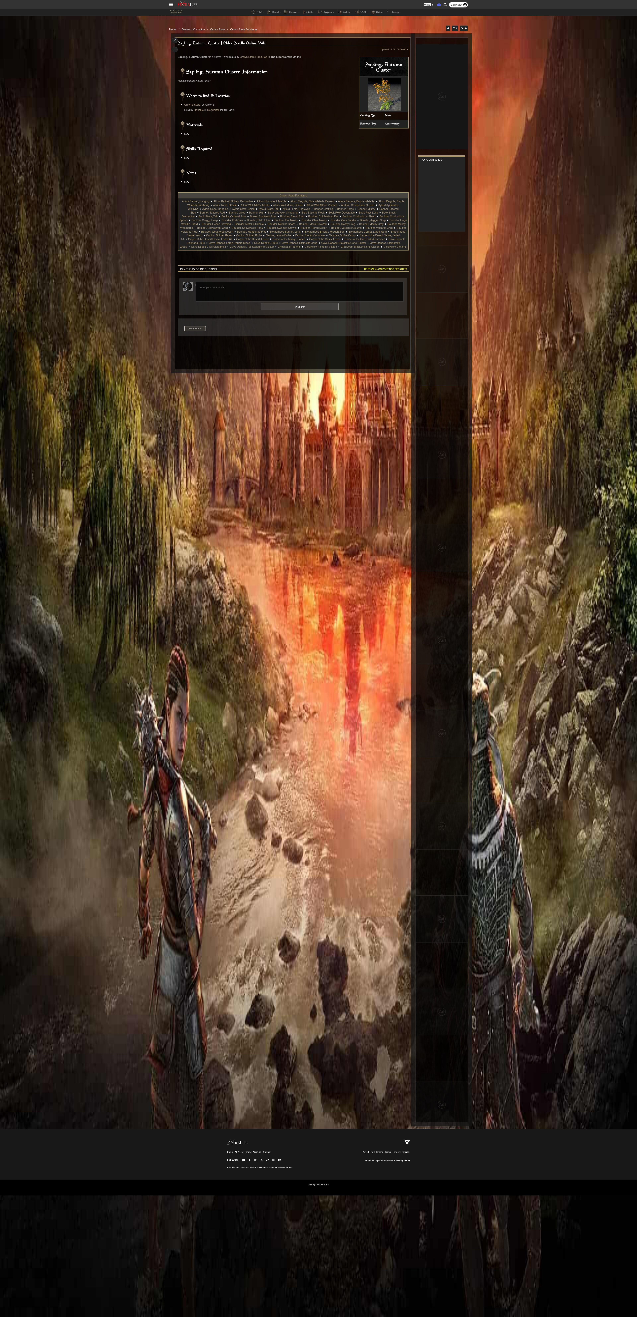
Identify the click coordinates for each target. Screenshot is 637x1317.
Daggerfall (213, 110)
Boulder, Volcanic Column (346, 228)
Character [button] (293, 12)
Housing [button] (395, 12)
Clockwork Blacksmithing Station (360, 247)
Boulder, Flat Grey (232, 220)
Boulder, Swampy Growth (282, 228)
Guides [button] (379, 12)
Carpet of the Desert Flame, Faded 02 (210, 239)
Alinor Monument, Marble (271, 201)
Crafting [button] (346, 12)
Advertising (368, 1152)
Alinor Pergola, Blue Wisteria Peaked (312, 201)
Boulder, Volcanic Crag (379, 228)
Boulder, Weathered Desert (217, 231)
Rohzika (199, 110)
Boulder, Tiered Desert (314, 228)
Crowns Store (192, 104)
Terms (388, 1152)
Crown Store (217, 29)
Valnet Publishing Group (398, 1161)
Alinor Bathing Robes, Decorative (233, 201)
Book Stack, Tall (208, 216)
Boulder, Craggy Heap (205, 220)
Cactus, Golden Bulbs (249, 235)
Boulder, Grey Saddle (343, 220)
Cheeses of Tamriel (289, 247)
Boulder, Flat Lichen (259, 220)
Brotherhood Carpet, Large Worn (368, 231)
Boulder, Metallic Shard (281, 224)
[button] (428, 5)
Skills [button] (310, 12)
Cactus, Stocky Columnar (310, 235)
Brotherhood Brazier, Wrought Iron (325, 231)
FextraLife (370, 1161)
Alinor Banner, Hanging (196, 201)
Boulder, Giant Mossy (314, 220)
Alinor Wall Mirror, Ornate (288, 205)
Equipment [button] (328, 12)
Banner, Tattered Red (212, 212)
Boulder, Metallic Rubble (249, 224)
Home (172, 29)
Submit (301, 306)
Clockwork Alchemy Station (321, 247)
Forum (248, 1152)
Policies (405, 1152)
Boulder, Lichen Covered (216, 224)
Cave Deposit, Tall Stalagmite (208, 247)
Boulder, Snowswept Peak (247, 228)
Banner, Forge (345, 209)
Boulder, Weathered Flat (251, 231)
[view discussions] (448, 28)
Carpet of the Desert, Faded (252, 239)
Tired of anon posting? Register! (385, 269)
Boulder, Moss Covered (313, 224)
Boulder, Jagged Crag (373, 220)
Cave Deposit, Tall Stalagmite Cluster (252, 247)
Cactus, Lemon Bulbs (278, 235)
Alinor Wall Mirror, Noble (255, 205)
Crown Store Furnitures (243, 29)
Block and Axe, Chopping (283, 212)
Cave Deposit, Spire (266, 243)
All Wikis (239, 1152)
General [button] (275, 12)
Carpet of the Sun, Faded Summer (365, 239)
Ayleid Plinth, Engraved (296, 209)
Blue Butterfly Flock (313, 212)
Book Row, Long (368, 212)
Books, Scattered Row (263, 216)
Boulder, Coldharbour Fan (323, 216)
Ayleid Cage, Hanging (215, 209)
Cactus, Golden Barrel (219, 235)
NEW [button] (259, 12)
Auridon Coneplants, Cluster (357, 205)
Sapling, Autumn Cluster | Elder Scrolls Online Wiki (222, 43)
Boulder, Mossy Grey (371, 224)
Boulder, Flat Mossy (286, 220)
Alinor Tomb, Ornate (225, 205)
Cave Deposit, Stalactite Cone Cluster (343, 243)
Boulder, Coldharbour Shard (359, 216)
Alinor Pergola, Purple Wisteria (356, 201)
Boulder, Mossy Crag (343, 224)
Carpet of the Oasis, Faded (325, 239)
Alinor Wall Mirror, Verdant (322, 205)
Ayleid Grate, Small (243, 209)
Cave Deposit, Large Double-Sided (229, 243)
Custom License (284, 1167)
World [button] (363, 12)
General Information (193, 29)
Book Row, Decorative (341, 212)
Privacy (396, 1152)
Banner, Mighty (366, 209)
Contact (267, 1152)
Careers (379, 1152)
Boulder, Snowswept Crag (212, 228)
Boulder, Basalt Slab (292, 216)
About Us (257, 1152)
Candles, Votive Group (342, 235)
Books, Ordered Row (233, 216)
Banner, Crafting (323, 209)
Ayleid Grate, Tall (269, 209)
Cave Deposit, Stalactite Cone (299, 243)
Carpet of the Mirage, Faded (289, 239)
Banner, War (256, 212)
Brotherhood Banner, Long (285, 231)
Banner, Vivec (237, 212)
